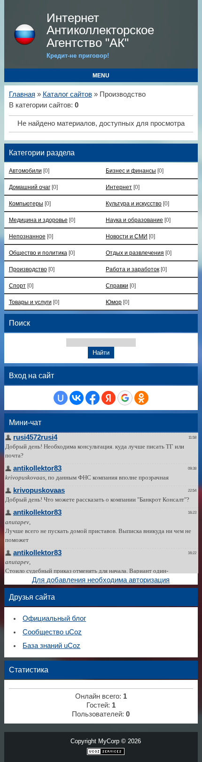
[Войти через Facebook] (92, 398)
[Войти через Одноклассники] (141, 398)
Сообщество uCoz (52, 632)
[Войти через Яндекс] (108, 398)
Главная (22, 94)
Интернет (119, 187)
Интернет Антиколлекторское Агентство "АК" (100, 30)
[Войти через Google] (124, 397)
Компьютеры (26, 203)
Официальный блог (54, 618)
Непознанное (27, 236)
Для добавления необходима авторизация (101, 580)
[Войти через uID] (61, 398)
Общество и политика (38, 253)
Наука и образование (134, 220)
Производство (28, 269)
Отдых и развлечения (135, 253)
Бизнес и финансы (131, 171)
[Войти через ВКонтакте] (77, 398)
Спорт (17, 285)
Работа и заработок (132, 269)
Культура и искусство (134, 203)
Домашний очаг (29, 187)
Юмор (114, 302)
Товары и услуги (30, 302)
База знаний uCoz (51, 645)
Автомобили (25, 171)
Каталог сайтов (67, 94)
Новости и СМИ (127, 236)
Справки (117, 285)
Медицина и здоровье (38, 220)
